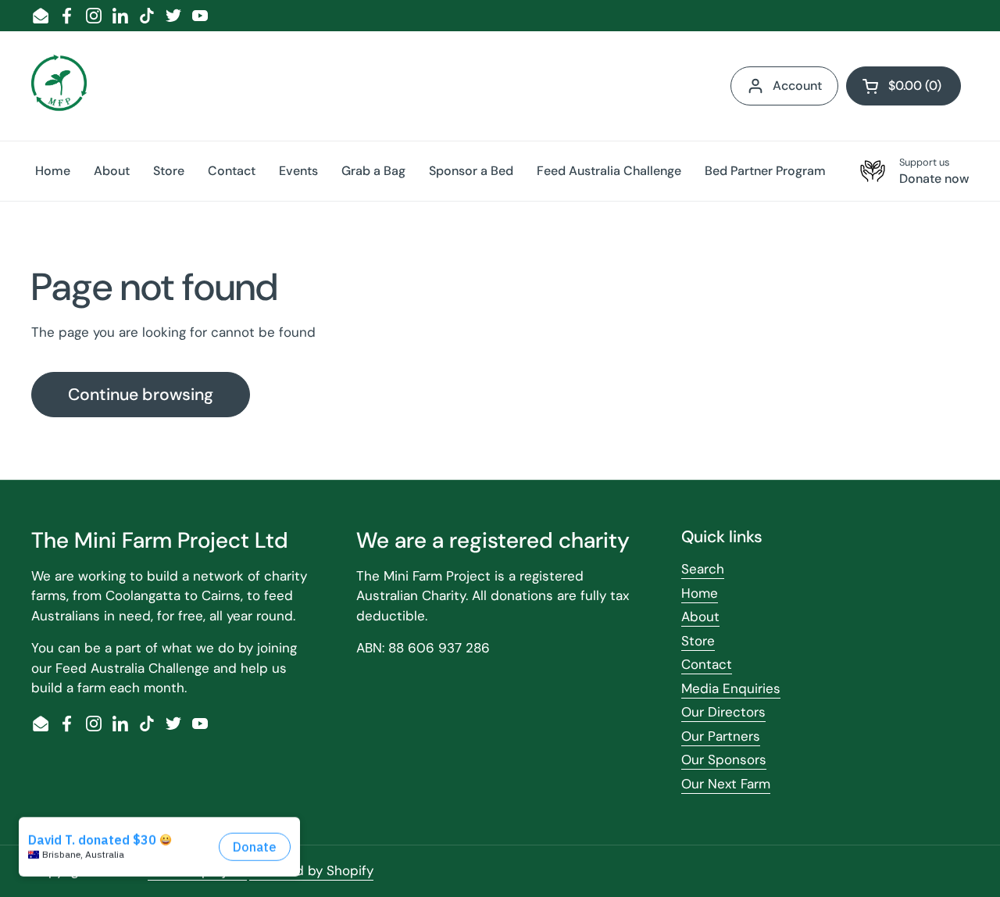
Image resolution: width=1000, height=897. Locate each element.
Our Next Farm (725, 783)
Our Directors (723, 711)
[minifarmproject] (59, 86)
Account (797, 85)
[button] (903, 85)
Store (698, 640)
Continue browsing (140, 395)
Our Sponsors (723, 759)
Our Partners (720, 736)
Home (699, 593)
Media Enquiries (730, 688)
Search (702, 568)
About (700, 616)
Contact (706, 664)
